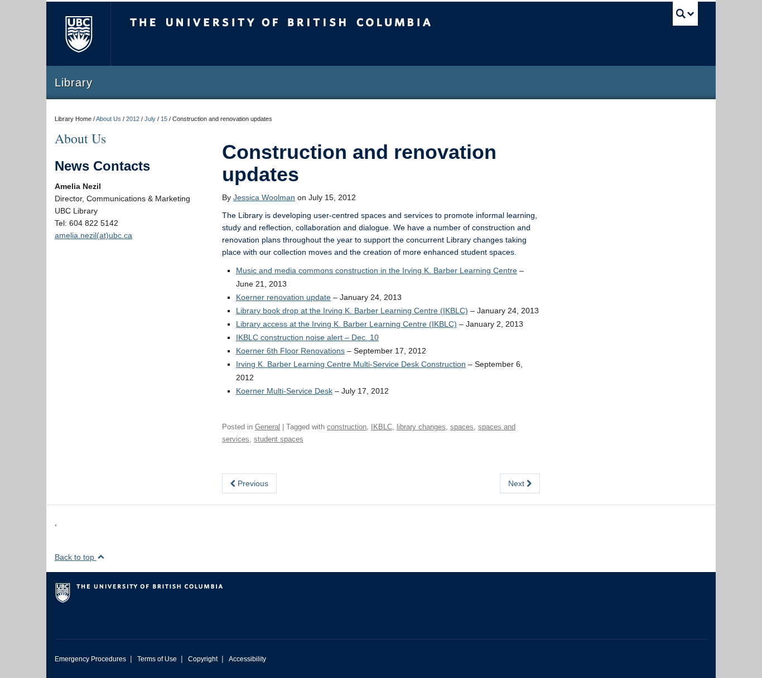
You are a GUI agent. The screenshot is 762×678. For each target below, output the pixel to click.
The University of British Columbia (78, 34)
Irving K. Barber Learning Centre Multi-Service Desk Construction (351, 364)
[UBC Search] (685, 14)
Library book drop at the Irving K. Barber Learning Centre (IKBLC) (352, 310)
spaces (462, 427)
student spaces (278, 439)
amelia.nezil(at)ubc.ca (93, 235)
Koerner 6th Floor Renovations (290, 350)
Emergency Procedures (90, 659)
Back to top (76, 557)
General (267, 427)
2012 (132, 118)
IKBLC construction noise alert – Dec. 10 (307, 337)
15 (164, 118)
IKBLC (381, 427)
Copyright (203, 659)
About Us (108, 118)
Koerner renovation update (283, 297)
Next (517, 483)
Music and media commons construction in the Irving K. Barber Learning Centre (376, 270)
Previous (251, 483)
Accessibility (247, 659)
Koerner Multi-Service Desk (284, 390)
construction (346, 427)
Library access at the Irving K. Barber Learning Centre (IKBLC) (346, 323)
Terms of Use (157, 659)
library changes (421, 427)
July (150, 118)
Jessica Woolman (264, 197)
